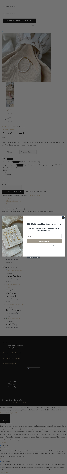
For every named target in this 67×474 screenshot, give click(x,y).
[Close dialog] (63, 217)
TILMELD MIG (44, 241)
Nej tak (44, 250)
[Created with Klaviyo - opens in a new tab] (33, 257)
